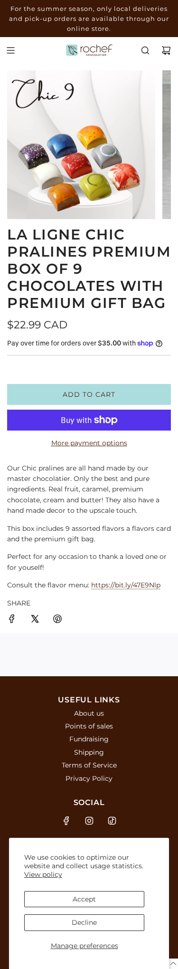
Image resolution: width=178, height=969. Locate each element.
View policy (43, 874)
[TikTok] (112, 820)
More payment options (89, 443)
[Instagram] (89, 820)
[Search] (145, 50)
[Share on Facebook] (11, 620)
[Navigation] (10, 50)
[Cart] (166, 50)
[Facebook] (66, 820)
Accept (84, 899)
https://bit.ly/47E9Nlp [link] (125, 585)
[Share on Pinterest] (57, 620)
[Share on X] (34, 620)
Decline (84, 922)
